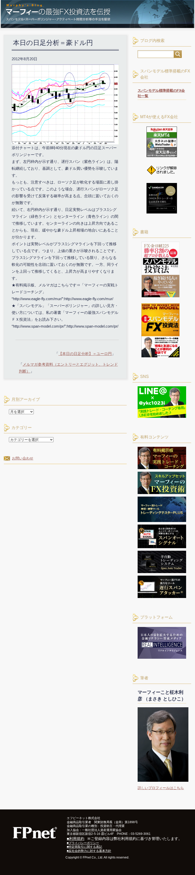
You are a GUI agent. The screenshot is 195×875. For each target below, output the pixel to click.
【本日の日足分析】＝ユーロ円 (85, 353)
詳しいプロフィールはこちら (161, 788)
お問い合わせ (22, 458)
